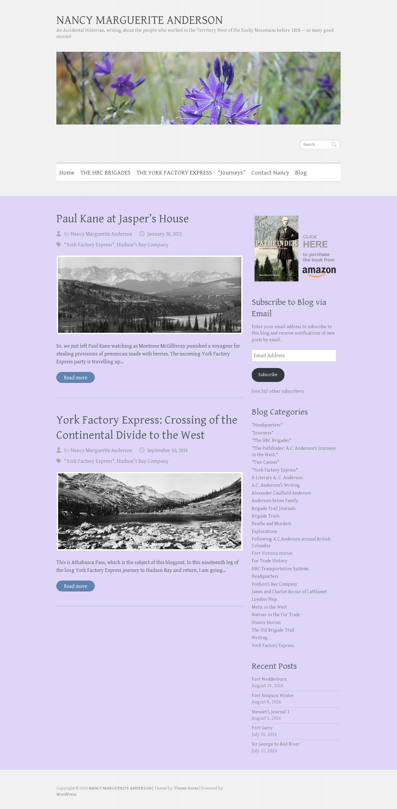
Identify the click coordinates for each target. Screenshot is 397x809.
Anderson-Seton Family (275, 501)
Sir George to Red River (276, 744)
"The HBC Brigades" (271, 440)
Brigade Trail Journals (274, 508)
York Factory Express (273, 645)
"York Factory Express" (89, 245)
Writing (260, 638)
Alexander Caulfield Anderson (281, 493)
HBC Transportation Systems (280, 569)
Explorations (264, 531)
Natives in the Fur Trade (276, 615)
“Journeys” (232, 172)
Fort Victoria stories (272, 553)
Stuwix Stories (266, 622)
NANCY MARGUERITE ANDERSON (139, 20)
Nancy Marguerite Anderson (101, 234)
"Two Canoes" (265, 462)
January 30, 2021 (164, 234)
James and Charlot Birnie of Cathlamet (289, 592)
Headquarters (265, 576)
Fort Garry (262, 728)
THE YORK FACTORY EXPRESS (174, 172)
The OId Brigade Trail (273, 630)
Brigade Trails (266, 516)
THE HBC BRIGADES (105, 172)
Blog (301, 172)
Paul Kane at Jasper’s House (122, 218)
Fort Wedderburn (269, 679)
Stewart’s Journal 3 (270, 712)
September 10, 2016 (167, 450)
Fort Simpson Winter (273, 695)
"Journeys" (262, 433)
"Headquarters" (267, 425)
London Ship (264, 599)
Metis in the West (269, 607)
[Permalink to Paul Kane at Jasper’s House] (149, 295)
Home (66, 172)
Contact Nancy (270, 172)
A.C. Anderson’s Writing (276, 485)
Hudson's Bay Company (143, 245)
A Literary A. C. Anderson (277, 478)
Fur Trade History (269, 561)
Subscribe (268, 375)
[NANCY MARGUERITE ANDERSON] (198, 84)
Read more (75, 378)
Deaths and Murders (271, 524)
